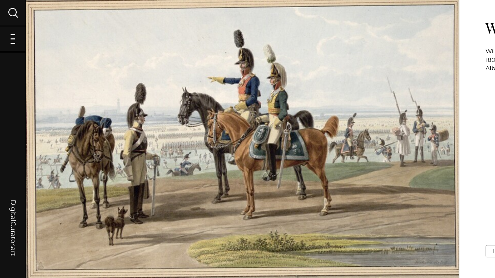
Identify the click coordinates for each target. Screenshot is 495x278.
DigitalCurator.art (13, 219)
